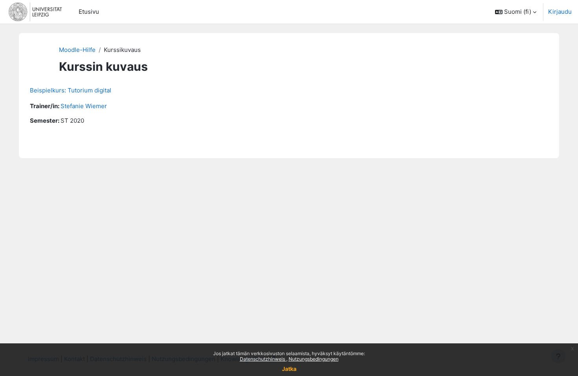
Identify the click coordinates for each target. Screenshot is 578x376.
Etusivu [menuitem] (89, 11)
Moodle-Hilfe (77, 49)
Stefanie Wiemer (84, 106)
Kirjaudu (560, 11)
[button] (515, 12)
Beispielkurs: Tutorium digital (70, 90)
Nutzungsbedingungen (314, 359)
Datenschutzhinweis (263, 359)
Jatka (289, 368)
